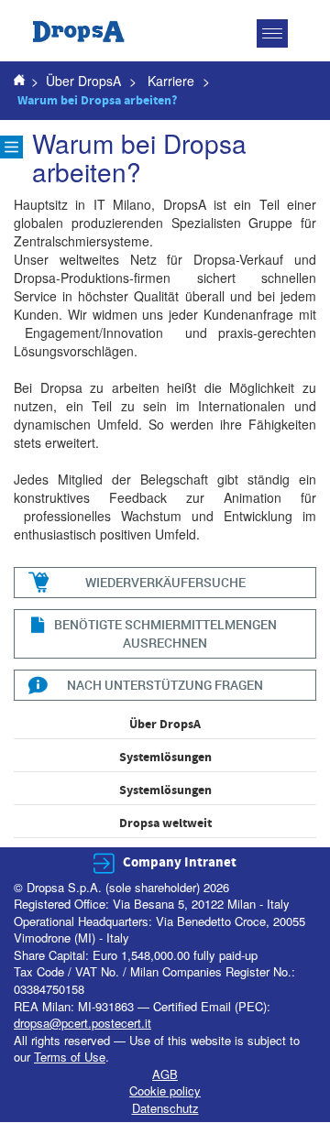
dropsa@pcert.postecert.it (82, 1022)
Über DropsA (83, 80)
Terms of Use (69, 1056)
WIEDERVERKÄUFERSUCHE (165, 582)
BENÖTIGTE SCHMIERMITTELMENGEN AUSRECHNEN (165, 633)
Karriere (171, 80)
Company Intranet (179, 862)
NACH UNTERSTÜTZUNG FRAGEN (165, 684)
